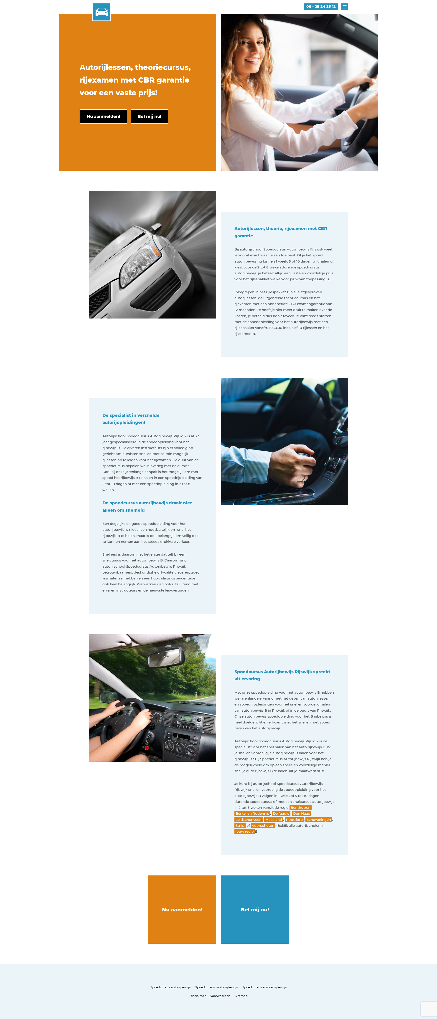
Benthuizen (300, 807)
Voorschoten (263, 825)
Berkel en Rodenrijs (252, 813)
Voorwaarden (220, 996)
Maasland (273, 819)
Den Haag (301, 813)
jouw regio (245, 831)
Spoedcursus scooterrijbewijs (264, 987)
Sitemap (241, 996)
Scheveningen (319, 819)
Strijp (240, 825)
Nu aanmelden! (182, 910)
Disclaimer (197, 996)
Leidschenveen (249, 819)
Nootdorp (294, 819)
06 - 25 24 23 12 (321, 6)
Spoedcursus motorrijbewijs (216, 987)
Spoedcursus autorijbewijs (170, 987)
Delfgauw (281, 813)
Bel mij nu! (255, 910)
